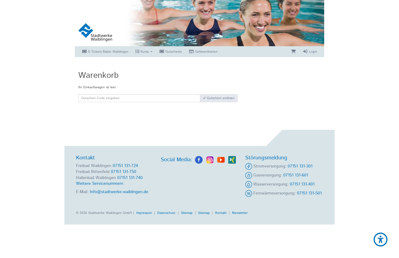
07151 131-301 (300, 166)
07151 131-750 (123, 172)
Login (312, 51)
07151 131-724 (125, 166)
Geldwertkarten (206, 51)
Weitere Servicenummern (99, 184)
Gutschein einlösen (220, 98)
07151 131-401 (302, 184)
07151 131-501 (309, 193)
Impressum (144, 213)
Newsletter (240, 213)
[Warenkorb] (293, 51)
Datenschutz (167, 213)
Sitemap (187, 213)
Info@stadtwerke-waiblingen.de (119, 192)
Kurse (144, 51)
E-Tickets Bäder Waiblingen (107, 51)
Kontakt (221, 213)
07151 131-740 (130, 178)
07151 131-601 (295, 175)
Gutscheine (173, 51)
